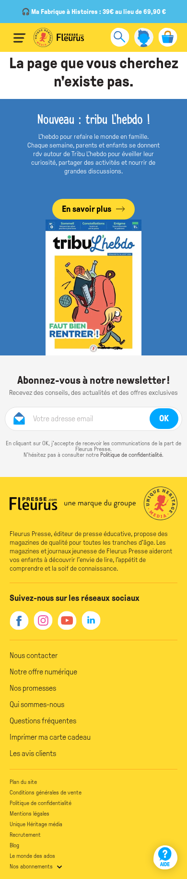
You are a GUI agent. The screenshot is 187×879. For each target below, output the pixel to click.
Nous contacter (34, 655)
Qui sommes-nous (37, 704)
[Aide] (165, 857)
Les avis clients (33, 753)
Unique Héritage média (36, 824)
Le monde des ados (32, 856)
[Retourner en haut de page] (166, 830)
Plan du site (23, 782)
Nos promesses (33, 688)
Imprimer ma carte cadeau (50, 737)
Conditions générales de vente (46, 792)
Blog (14, 845)
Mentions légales (29, 813)
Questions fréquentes (43, 721)
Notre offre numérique (43, 672)
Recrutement (25, 834)
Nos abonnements (31, 866)
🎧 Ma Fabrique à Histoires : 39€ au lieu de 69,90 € (94, 11)
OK (164, 418)
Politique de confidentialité (131, 455)
